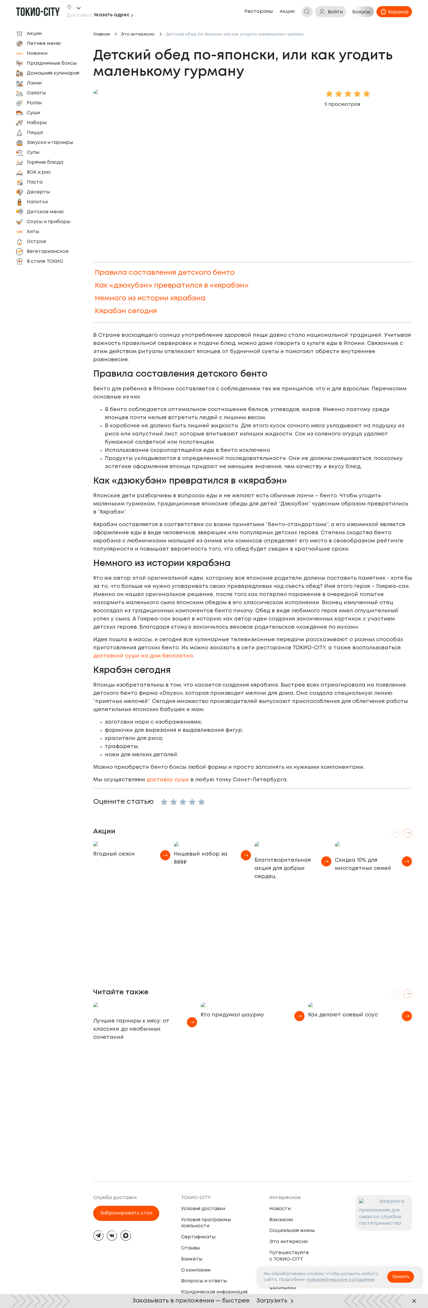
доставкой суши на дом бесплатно (143, 656)
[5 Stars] (201, 802)
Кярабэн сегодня (126, 311)
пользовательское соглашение (340, 1279)
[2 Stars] (173, 802)
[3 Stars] (183, 802)
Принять (401, 1277)
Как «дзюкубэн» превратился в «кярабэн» (172, 286)
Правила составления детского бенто (165, 273)
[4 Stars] (192, 802)
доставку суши (167, 780)
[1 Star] (164, 802)
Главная (101, 34)
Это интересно (138, 34)
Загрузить (272, 1301)
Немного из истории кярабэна (150, 298)
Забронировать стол (126, 1213)
